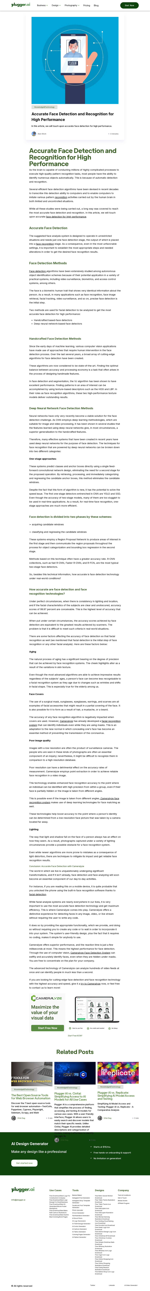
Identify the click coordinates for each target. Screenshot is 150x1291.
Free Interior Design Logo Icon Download (105, 1233)
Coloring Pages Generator (81, 1234)
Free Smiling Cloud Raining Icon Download (104, 1222)
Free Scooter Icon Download (105, 1225)
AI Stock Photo (77, 1218)
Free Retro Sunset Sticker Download (104, 1197)
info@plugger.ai (18, 1200)
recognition (61, 197)
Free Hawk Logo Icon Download (102, 1228)
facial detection (37, 894)
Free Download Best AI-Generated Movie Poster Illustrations (57, 1206)
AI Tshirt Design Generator (81, 1224)
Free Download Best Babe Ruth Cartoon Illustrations (58, 1212)
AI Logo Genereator (79, 1221)
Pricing (86, 5)
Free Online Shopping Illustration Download (102, 1264)
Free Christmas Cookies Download (103, 1239)
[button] (43, 5)
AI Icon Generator (78, 1213)
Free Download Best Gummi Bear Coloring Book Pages (59, 1216)
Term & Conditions (124, 1195)
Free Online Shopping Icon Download (104, 1260)
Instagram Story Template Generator (81, 1202)
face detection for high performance (66, 216)
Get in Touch (122, 1198)
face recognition (45, 243)
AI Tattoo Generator (79, 1232)
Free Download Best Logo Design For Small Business (58, 1201)
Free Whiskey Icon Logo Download (103, 1252)
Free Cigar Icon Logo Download (102, 1256)
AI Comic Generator (79, 1226)
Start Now (129, 5)
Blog (96, 5)
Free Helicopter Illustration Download (104, 1214)
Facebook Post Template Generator (81, 1206)
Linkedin (112, 1285)
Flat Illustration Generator (80, 1215)
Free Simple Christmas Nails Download (104, 1243)
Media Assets (122, 1200)
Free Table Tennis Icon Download (103, 1205)
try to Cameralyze (91, 983)
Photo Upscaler (77, 1210)
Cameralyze (66, 721)
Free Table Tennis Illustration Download (105, 1201)
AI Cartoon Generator (79, 1229)
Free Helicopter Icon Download (102, 1209)
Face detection (37, 271)
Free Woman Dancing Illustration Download (102, 1218)
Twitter (92, 1285)
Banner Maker (77, 1195)
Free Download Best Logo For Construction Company (59, 1197)
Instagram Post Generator (81, 1198)
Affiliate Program (123, 1203)
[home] (20, 5)
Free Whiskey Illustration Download (103, 1247)
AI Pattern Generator (79, 1237)
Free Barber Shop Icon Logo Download (104, 1273)
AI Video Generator (130, 1285)
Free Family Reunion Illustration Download (102, 1268)
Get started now (24, 1163)
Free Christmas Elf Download (105, 1236)
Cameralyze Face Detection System (90, 952)
